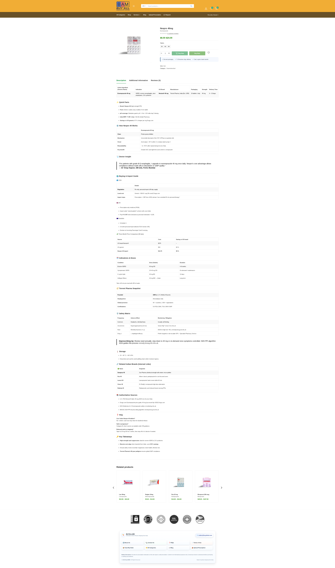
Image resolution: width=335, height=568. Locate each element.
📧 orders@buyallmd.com (204, 535)
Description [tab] (121, 80)
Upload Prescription (155, 15)
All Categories (120, 15)
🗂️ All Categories (151, 547)
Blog (144, 15)
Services (136, 15)
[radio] (161, 46)
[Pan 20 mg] (180, 482)
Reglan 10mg (149, 494)
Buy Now (181, 53)
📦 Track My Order (128, 547)
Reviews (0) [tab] (156, 80)
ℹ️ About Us (126, 542)
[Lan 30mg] (128, 482)
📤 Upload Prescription (198, 547)
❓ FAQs (171, 542)
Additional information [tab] (138, 80)
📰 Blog (171, 547)
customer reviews (172, 33)
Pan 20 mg (174, 494)
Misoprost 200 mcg (203, 494)
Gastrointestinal (170, 68)
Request (168, 15)
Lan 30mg (122, 494)
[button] (144, 6)
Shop (129, 15)
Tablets (162, 43)
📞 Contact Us (150, 542)
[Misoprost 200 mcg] (207, 482)
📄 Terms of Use (196, 542)
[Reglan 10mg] (154, 482)
